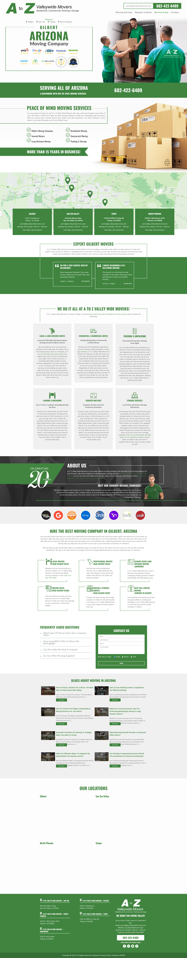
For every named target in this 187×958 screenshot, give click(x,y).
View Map (26, 230)
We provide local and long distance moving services (108, 314)
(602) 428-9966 (138, 932)
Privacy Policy (105, 955)
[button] (65, 634)
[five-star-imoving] (35, 60)
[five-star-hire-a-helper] (48, 60)
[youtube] (132, 946)
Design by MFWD (118, 955)
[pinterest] (136, 946)
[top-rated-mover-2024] (73, 58)
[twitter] (128, 946)
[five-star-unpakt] (24, 60)
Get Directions (36, 230)
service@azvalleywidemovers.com (32, 224)
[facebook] (124, 946)
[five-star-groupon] (73, 49)
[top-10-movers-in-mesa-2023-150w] (61, 58)
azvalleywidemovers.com (134, 928)
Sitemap (96, 955)
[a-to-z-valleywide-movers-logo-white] (130, 899)
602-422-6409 (128, 90)
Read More (61, 700)
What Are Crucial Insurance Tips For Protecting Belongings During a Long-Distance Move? (125, 711)
